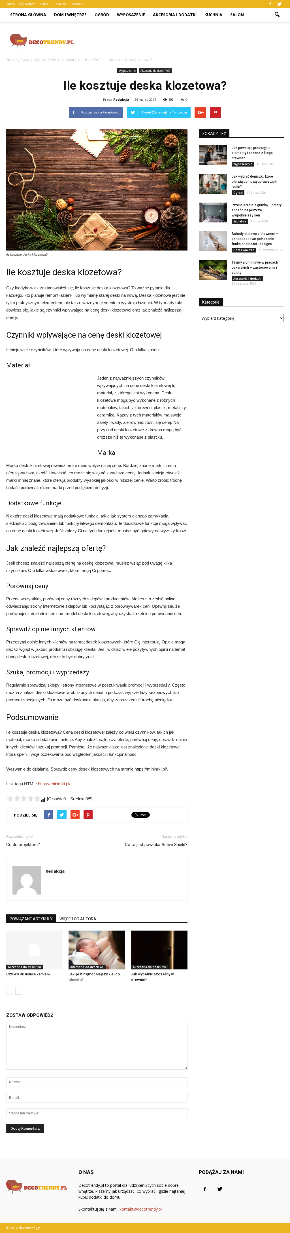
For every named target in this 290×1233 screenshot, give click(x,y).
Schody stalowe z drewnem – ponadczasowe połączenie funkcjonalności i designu (255, 239)
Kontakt (78, 4)
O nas (44, 4)
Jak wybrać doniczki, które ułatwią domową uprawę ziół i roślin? (254, 181)
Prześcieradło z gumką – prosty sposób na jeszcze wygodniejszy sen (257, 210)
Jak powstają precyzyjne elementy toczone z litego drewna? (252, 153)
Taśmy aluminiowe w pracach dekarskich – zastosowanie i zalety (255, 267)
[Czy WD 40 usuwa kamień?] (34, 950)
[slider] (23, 798)
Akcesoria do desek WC (155, 71)
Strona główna (28, 14)
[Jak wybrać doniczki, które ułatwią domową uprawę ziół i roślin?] (213, 184)
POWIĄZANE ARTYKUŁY (31, 919)
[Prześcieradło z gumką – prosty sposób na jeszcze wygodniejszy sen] (213, 212)
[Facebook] (270, 4)
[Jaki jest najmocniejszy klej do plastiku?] (97, 950)
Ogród (102, 14)
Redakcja (121, 99)
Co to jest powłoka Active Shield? (156, 844)
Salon (237, 14)
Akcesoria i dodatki (175, 14)
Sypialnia (239, 221)
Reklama (60, 4)
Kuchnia (213, 14)
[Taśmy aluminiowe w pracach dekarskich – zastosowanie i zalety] (213, 270)
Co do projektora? (23, 844)
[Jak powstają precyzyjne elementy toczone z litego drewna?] (213, 155)
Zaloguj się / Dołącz (20, 4)
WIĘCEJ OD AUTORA (77, 919)
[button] (277, 15)
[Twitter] (279, 4)
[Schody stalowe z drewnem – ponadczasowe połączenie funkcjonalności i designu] (213, 241)
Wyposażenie (131, 14)
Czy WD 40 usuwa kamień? (28, 974)
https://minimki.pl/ (54, 783)
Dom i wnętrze (70, 14)
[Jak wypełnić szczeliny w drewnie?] (159, 950)
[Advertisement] (180, 41)
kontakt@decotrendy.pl (141, 1209)
